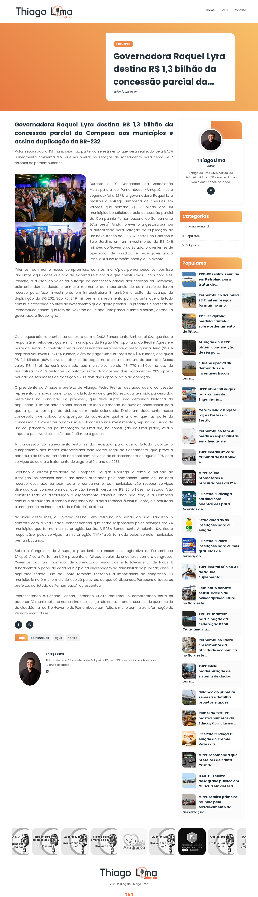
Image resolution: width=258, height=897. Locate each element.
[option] (31, 842)
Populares (123, 44)
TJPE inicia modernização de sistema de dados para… (206, 674)
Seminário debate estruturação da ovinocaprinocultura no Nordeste (208, 596)
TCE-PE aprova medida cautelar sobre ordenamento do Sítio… (208, 324)
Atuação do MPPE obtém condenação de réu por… (216, 347)
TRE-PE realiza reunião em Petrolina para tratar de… (219, 279)
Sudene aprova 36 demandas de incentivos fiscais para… (206, 371)
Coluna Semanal (197, 226)
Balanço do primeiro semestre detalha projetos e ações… (217, 697)
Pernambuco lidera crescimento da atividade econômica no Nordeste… (209, 648)
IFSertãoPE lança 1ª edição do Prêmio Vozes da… (216, 739)
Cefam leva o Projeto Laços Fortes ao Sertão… (217, 415)
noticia (72, 638)
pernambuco (40, 638)
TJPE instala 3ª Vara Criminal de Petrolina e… (217, 457)
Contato (240, 10)
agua (58, 638)
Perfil (224, 10)
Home (210, 10)
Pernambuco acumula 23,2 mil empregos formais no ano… (219, 300)
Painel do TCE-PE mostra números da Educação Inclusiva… (217, 718)
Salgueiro (192, 245)
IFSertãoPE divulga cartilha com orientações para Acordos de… (207, 502)
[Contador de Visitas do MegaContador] (129, 894)
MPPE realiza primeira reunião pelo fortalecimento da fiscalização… (210, 805)
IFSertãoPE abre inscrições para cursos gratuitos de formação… (210, 549)
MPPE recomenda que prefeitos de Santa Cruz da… (218, 760)
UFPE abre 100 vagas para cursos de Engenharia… (217, 394)
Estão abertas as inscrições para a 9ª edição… (216, 525)
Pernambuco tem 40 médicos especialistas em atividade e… (219, 436)
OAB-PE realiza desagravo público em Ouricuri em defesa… (219, 781)
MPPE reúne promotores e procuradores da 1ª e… (219, 478)
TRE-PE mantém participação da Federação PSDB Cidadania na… (205, 622)
